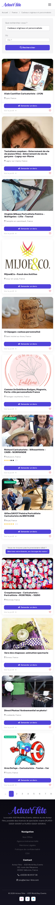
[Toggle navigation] (49, 4)
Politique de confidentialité (27, 849)
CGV (27, 853)
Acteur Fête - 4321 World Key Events (30, 893)
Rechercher (28, 47)
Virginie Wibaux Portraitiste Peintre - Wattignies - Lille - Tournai (24, 215)
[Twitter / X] (33, 899)
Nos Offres (27, 837)
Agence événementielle (27, 841)
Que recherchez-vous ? (16, 23)
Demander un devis (28, 106)
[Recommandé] (27, 430)
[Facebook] (27, 899)
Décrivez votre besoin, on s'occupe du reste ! (27, 551)
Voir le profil (9, 110)
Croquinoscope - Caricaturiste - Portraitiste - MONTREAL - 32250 (22, 594)
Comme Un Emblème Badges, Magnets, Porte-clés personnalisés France (25, 390)
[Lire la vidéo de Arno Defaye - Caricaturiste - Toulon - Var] (27, 749)
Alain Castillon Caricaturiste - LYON (23, 93)
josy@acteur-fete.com (29, 880)
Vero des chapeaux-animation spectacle (26, 653)
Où (6, 35)
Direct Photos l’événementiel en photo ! (25, 710)
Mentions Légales (27, 845)
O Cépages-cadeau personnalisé (22, 332)
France (15, 12)
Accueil (5, 12)
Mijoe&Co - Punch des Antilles (20, 274)
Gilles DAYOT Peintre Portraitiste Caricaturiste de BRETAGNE (22, 514)
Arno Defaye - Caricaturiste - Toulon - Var (26, 768)
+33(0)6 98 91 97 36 (28, 875)
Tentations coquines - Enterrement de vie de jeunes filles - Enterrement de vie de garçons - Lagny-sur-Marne (26, 154)
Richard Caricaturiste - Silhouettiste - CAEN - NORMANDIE (25, 451)
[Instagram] (21, 899)
